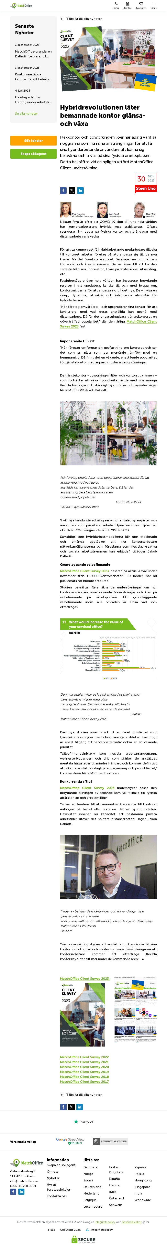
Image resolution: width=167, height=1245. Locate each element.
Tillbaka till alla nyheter (84, 18)
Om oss (52, 1171)
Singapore (142, 1187)
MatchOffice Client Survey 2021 (84, 1062)
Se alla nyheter (26, 113)
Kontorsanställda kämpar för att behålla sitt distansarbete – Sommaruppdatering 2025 (32, 77)
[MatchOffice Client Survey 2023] (108, 1015)
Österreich (117, 1198)
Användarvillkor (132, 1222)
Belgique (90, 1200)
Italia (112, 1191)
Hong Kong (143, 1180)
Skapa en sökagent (61, 1165)
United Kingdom (116, 1169)
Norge (88, 1174)
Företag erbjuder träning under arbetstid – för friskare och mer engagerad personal (33, 100)
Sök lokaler (33, 140)
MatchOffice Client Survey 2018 (84, 1076)
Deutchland (92, 1187)
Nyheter (53, 1178)
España (114, 1178)
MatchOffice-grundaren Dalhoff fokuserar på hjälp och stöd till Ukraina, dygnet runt (33, 54)
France (114, 1185)
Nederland (92, 1193)
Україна (140, 1167)
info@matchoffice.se (24, 1181)
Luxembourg (93, 1206)
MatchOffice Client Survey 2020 (84, 1067)
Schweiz (115, 1205)
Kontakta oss (57, 1196)
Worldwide (143, 1200)
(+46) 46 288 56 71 (23, 1186)
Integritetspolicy (105, 1222)
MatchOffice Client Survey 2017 (84, 1081)
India (138, 1193)
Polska (139, 1174)
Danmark (90, 1167)
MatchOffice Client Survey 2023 (84, 571)
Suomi (88, 1180)
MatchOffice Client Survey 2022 (84, 1057)
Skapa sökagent (34, 154)
